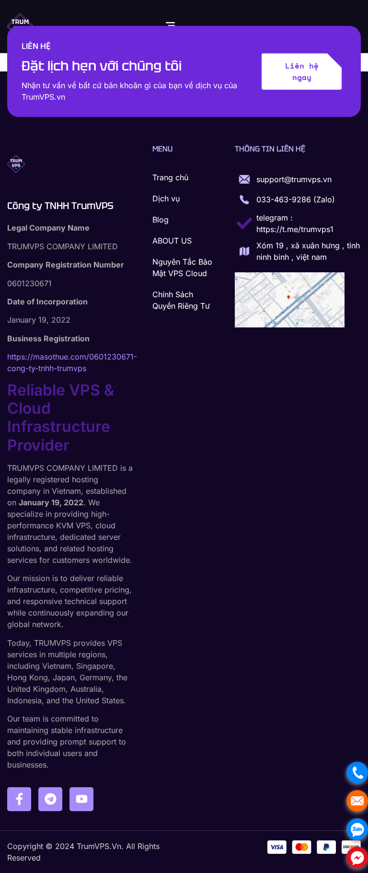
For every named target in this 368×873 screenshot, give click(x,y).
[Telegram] (50, 799)
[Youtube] (81, 799)
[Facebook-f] (19, 799)
